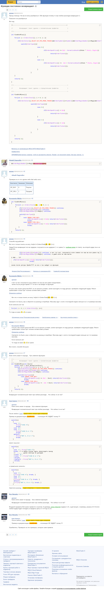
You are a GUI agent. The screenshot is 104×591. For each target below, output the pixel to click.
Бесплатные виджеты (10, 584)
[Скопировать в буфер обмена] (100, 25)
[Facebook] (77, 573)
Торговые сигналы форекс (12, 572)
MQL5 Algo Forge (33, 572)
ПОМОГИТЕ (16, 151)
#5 (32, 276)
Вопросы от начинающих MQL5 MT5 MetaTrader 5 (28, 148)
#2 (24, 171)
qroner (11, 13)
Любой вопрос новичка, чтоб (50, 317)
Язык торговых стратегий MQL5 (38, 567)
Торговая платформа (35, 551)
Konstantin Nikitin (15, 198)
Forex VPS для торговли (11, 574)
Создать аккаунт (92, 2)
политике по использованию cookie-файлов (71, 588)
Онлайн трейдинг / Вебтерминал (9, 551)
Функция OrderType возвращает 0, (21, 271)
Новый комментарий (95, 9)
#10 (29, 515)
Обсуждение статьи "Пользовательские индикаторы (27, 317)
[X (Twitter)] (84, 573)
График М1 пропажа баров (61, 271)
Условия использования (60, 556)
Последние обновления (36, 556)
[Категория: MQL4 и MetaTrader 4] (4, 10)
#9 (28, 494)
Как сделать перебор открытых (70, 317)
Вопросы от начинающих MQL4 (42, 271)
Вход (83, 2)
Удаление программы (35, 580)
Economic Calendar (82, 566)
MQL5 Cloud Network (35, 570)
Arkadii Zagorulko (15, 160)
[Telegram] (81, 573)
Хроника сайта (57, 553)
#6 (24, 322)
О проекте (55, 551)
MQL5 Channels (81, 560)
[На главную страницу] (1, 10)
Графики (6, 582)
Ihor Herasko (13, 494)
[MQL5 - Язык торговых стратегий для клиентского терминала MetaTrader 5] (3, 2)
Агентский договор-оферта (61, 562)
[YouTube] (87, 573)
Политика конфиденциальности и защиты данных (62, 566)
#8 (28, 401)
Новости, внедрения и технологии (35, 560)
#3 (32, 198)
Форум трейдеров (9, 577)
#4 (24, 239)
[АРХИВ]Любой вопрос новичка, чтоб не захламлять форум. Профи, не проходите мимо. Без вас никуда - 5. (48, 154)
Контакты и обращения (59, 573)
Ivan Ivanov (13, 401)
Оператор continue (15, 293)
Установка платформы (35, 578)
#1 (32, 160)
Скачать (35, 575)
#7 (24, 353)
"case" (21, 413)
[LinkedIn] (90, 573)
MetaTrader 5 (80, 551)
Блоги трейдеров (9, 579)
